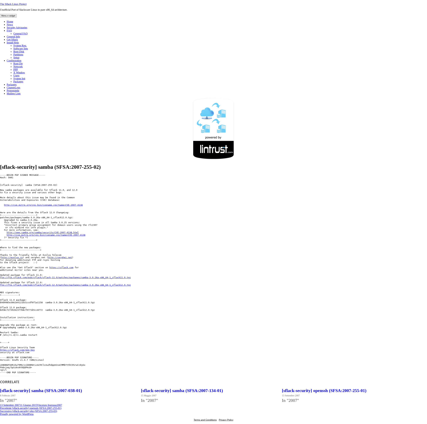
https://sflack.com (61, 267)
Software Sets (20, 48)
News (10, 24)
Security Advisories (17, 27)
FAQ (9, 30)
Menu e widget (8, 15)
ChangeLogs (13, 87)
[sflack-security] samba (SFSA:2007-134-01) (182, 390)
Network (18, 66)
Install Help (13, 42)
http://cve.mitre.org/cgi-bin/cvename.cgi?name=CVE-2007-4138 (43, 205)
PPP (15, 69)
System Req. (20, 45)
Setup (16, 57)
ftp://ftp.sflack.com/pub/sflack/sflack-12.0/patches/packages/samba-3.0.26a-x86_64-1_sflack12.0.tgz (65, 285)
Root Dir (18, 63)
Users (16, 75)
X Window (19, 72)
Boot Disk (18, 51)
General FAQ (20, 33)
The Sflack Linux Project (13, 4)
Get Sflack (12, 39)
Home (10, 21)
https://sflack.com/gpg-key (17, 350)
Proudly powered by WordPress (17, 414)
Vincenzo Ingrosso (47, 405)
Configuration (14, 60)
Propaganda (13, 90)
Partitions (18, 54)
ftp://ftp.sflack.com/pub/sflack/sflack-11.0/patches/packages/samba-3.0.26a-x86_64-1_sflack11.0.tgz (65, 277)
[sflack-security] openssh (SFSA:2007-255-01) (324, 390)
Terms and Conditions (205, 420)
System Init (19, 78)
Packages (18, 81)
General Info (13, 36)
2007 (59, 405)
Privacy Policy (226, 420)
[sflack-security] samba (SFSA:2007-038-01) (41, 390)
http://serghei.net (60, 257)
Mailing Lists (14, 93)
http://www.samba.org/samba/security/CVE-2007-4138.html (43, 232)
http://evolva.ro (12, 257)
